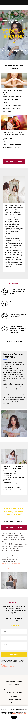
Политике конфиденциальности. (19, 713)
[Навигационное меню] (26, 2)
